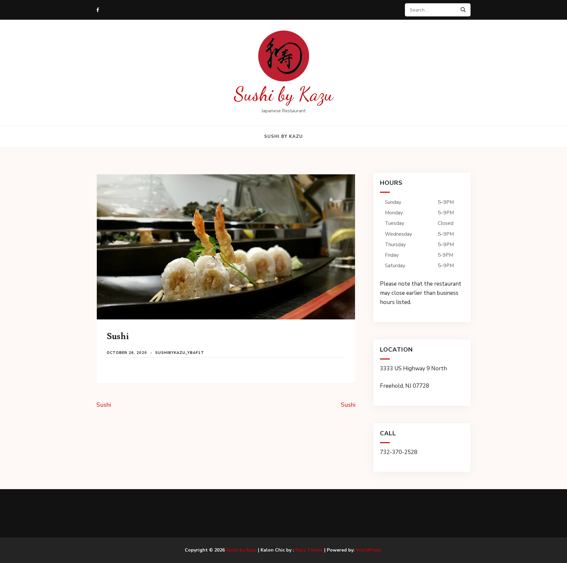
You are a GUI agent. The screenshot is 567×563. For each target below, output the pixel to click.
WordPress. (369, 550)
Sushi (103, 405)
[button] (422, 252)
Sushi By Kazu (283, 137)
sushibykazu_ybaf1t (179, 352)
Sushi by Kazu (283, 94)
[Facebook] (97, 10)
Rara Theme (309, 550)
